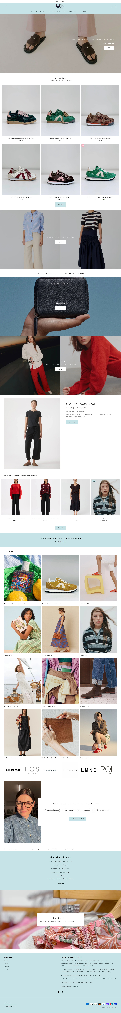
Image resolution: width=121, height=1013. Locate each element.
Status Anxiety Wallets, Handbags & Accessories (60, 758)
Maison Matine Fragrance (13, 604)
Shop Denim (72, 422)
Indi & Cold (46, 655)
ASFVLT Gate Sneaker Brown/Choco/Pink (60, 197)
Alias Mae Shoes (86, 604)
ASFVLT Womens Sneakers (52, 604)
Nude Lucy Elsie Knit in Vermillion (15, 518)
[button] (6, 6)
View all (60, 528)
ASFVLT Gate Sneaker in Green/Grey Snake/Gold (100, 197)
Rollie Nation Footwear (88, 758)
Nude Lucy (84, 655)
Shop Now (60, 242)
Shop (60, 308)
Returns (6, 963)
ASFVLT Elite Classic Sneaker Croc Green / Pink (21, 138)
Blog (64, 542)
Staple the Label (10, 706)
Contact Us (6, 969)
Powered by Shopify (113, 1007)
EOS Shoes (84, 706)
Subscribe (6, 961)
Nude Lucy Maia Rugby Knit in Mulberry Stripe (45, 518)
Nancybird (8, 655)
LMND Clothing (47, 706)
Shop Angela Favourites (77, 818)
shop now (109, 47)
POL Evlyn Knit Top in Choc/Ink (75, 518)
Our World (6, 966)
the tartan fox (106, 1007)
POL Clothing (9, 758)
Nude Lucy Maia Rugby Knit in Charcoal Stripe (105, 518)
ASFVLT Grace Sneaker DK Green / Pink (60, 138)
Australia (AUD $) (9, 1006)
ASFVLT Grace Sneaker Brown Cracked (100, 138)
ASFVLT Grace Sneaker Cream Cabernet (21, 197)
